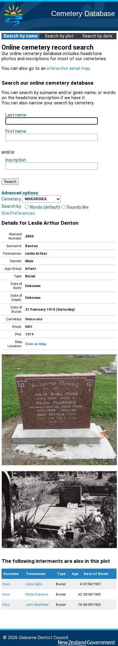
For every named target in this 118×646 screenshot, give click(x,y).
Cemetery (11, 199)
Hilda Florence (36, 594)
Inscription (15, 160)
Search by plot (59, 36)
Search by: (12, 206)
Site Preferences (18, 213)
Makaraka (33, 319)
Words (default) (45, 207)
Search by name (21, 36)
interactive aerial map (68, 68)
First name (15, 131)
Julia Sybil (33, 584)
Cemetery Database (83, 13)
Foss (6, 584)
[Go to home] (13, 27)
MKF (29, 327)
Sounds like (78, 207)
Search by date (97, 36)
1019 (29, 334)
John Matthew (37, 604)
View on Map (35, 344)
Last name (15, 115)
